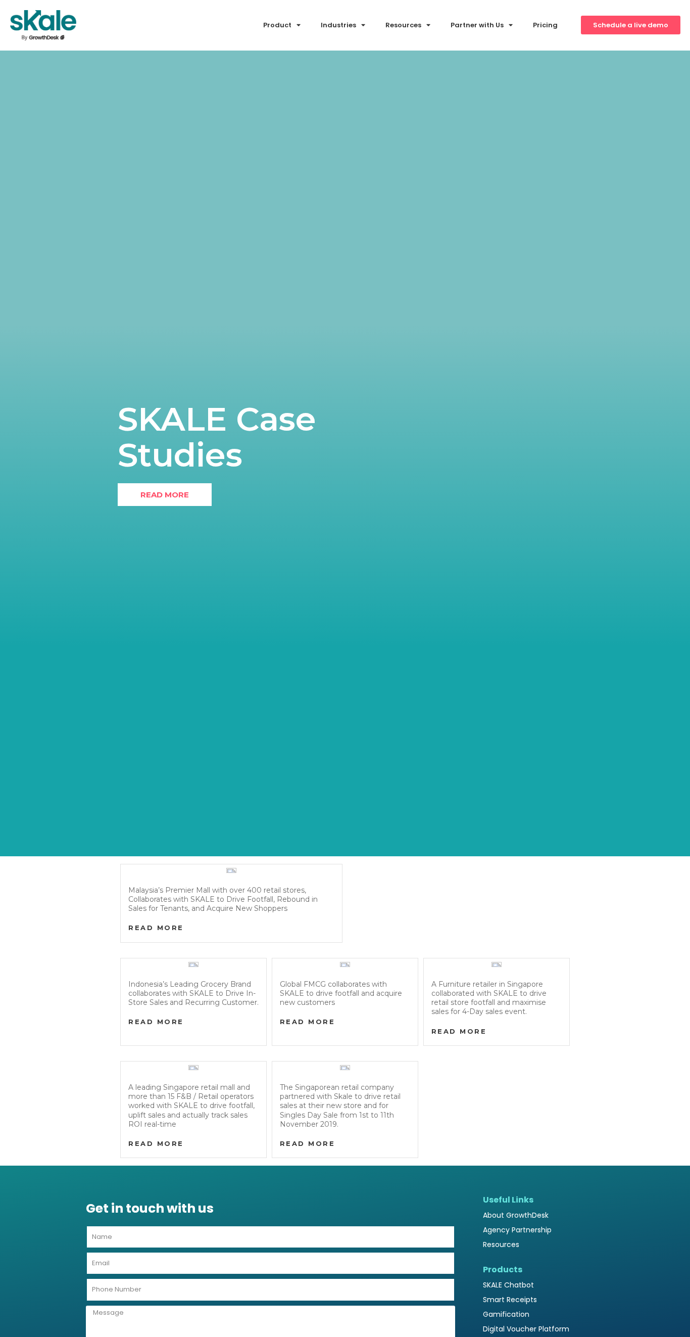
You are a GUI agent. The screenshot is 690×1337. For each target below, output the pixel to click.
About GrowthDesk (516, 1215)
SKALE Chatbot (508, 1285)
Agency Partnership (517, 1230)
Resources (501, 1244)
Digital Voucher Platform (526, 1329)
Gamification (506, 1314)
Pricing (545, 25)
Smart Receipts (510, 1300)
